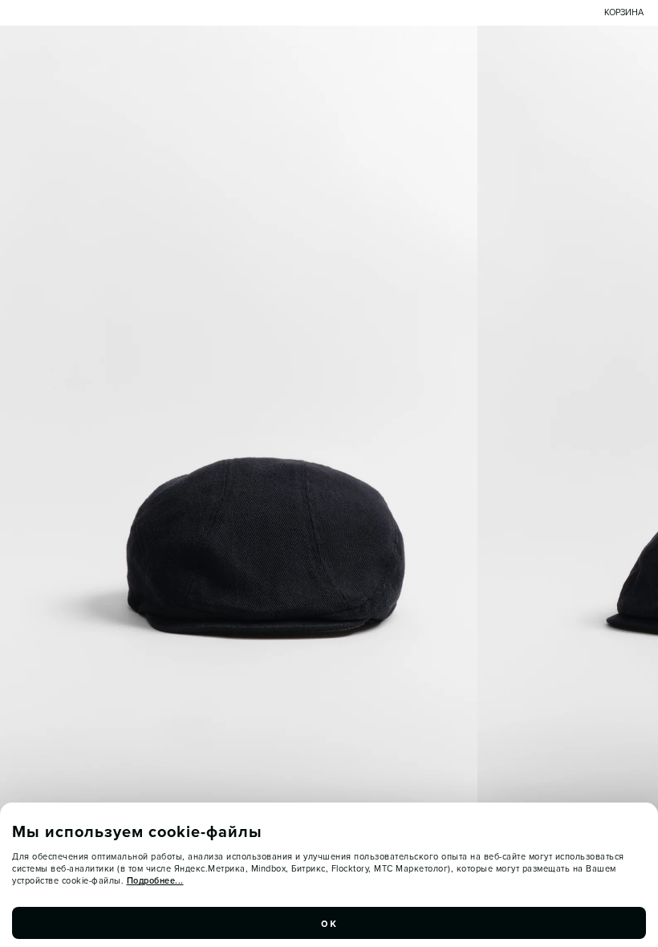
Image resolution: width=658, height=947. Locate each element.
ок (329, 923)
